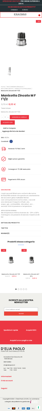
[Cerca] (6, 14)
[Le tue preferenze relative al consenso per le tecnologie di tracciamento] (38, 407)
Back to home (37, 89)
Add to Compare (9, 128)
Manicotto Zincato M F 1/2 (11, 274)
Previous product (34, 89)
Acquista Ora (8, 122)
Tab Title (4, 228)
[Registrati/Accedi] (34, 14)
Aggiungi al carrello (19, 117)
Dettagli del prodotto (10, 223)
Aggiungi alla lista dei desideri (13, 131)
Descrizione (5, 190)
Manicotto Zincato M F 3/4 (31, 275)
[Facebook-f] (3, 393)
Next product (39, 89)
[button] (16, 289)
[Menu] (2, 14)
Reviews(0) (5, 233)
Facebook (11, 141)
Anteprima (15, 259)
